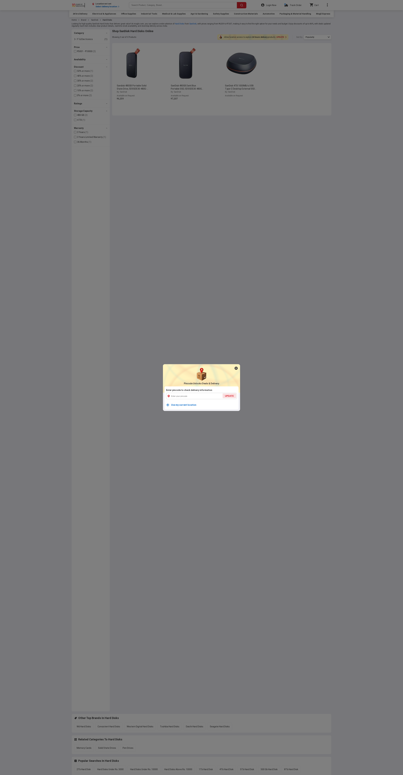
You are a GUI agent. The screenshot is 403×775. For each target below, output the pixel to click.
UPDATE (229, 396)
